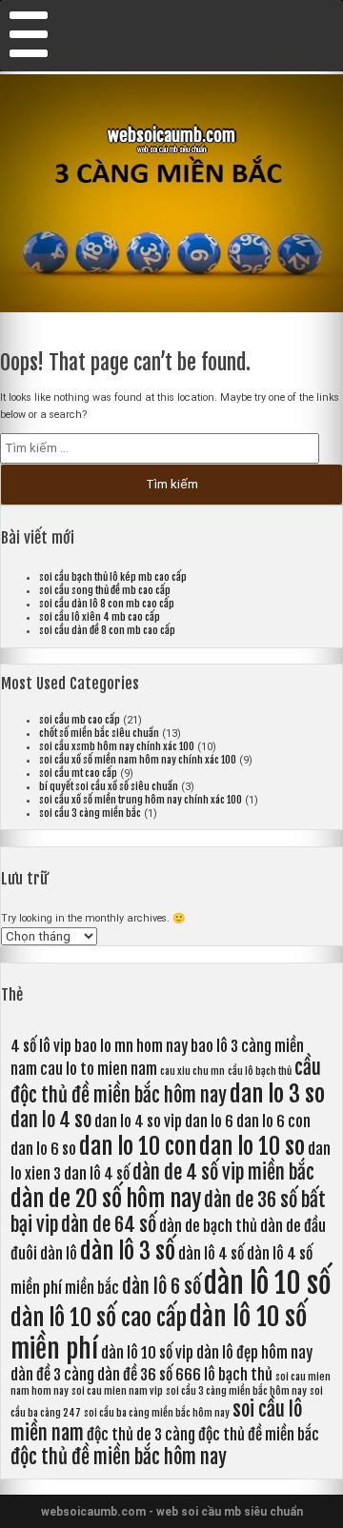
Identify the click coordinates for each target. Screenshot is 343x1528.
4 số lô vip (40, 1046)
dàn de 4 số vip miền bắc (223, 1172)
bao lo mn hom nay (131, 1046)
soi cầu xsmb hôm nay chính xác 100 (116, 746)
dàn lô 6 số (161, 1287)
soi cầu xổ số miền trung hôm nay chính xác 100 (140, 799)
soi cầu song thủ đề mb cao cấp (105, 590)
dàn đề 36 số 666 (149, 1374)
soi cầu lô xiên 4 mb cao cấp (99, 617)
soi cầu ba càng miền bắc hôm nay (157, 1412)
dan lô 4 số (97, 1173)
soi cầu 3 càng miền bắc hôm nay (236, 1391)
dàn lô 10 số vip (147, 1352)
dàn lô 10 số (268, 1282)
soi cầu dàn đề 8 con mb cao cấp (107, 630)
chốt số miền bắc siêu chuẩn (99, 733)
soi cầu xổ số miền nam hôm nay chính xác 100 (137, 759)
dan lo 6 (209, 1121)
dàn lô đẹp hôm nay (254, 1352)
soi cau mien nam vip (117, 1391)
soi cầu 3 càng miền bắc (90, 813)
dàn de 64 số (108, 1225)
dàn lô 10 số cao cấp (98, 1317)
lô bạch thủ (238, 1374)
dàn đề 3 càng (52, 1374)
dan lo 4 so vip (138, 1121)
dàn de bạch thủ (208, 1226)
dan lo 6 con (273, 1121)
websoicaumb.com (171, 135)
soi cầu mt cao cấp (78, 773)
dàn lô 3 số (127, 1251)
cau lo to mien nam (98, 1069)
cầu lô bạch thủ (260, 1071)
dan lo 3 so (277, 1094)
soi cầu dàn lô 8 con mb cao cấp (106, 603)
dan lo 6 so (43, 1149)
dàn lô (58, 1253)
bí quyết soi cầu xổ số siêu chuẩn (108, 786)
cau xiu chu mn (192, 1071)
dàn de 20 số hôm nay (105, 1198)
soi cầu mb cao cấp (79, 719)
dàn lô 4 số (211, 1253)
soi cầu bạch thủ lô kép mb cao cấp (113, 577)
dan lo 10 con (137, 1146)
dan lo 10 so (252, 1146)
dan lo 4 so (50, 1120)
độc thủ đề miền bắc (258, 1434)
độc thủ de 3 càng (141, 1434)
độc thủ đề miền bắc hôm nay (118, 1457)
